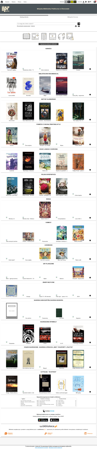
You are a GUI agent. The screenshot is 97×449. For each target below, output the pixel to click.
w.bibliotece (41, 429)
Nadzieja (22, 403)
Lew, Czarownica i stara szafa (26, 400)
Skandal (59, 404)
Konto (25, 2)
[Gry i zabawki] (70, 40)
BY (75, 1)
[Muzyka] (62, 40)
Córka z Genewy (61, 401)
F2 (89, 1)
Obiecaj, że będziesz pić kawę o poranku (47, 404)
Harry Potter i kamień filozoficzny (26, 405)
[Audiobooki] (35, 40)
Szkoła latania (42, 401)
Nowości (7, 2)
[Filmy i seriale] (53, 40)
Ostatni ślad (23, 404)
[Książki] (27, 40)
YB (72, 1)
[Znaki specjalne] (79, 26)
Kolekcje (33, 26)
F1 (86, 1)
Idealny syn (60, 405)
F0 (83, 1)
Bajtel (41, 405)
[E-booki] (44, 40)
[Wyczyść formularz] (76, 26)
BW (69, 1)
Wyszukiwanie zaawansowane (23, 26)
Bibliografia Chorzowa (73, 17)
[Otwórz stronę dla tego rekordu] (12, 60)
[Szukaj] (79, 24)
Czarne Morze (60, 400)
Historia (13, 2)
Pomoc (19, 2)
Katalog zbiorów (24, 17)
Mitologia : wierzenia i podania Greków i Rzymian (29, 401)
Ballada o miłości (61, 403)
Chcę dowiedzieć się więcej (41, 447)
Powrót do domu (42, 403)
